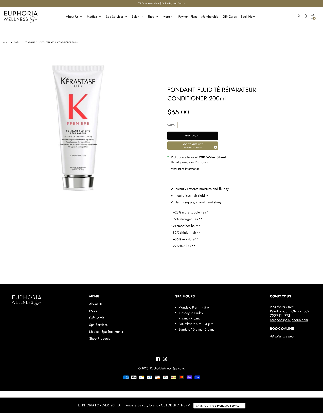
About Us (72, 16)
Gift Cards (230, 16)
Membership (210, 16)
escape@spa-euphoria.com (289, 319)
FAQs (93, 311)
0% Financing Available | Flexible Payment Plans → (161, 3)
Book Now (248, 16)
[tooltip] (215, 147)
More (166, 16)
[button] (192, 145)
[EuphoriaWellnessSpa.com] (21, 16)
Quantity (171, 124)
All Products (15, 42)
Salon (135, 16)
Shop (151, 16)
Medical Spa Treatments (106, 331)
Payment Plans (187, 16)
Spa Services (114, 16)
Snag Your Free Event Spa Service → (219, 405)
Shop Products (99, 338)
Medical (92, 16)
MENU (94, 296)
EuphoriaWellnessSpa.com (167, 368)
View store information (185, 169)
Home (4, 42)
